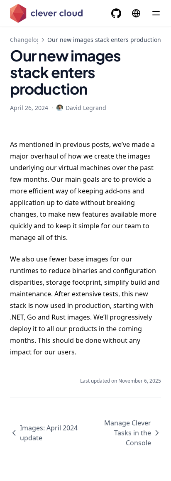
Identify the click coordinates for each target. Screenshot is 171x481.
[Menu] (156, 13)
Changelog (25, 40)
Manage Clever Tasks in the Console (127, 432)
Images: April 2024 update (49, 432)
